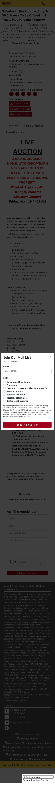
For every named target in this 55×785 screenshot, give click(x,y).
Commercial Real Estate (18, 382)
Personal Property (16, 394)
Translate (45, 780)
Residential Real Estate (18, 397)
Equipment (12, 385)
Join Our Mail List (27, 424)
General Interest (15, 391)
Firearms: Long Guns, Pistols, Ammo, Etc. (28, 388)
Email (6, 366)
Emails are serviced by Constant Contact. (17, 416)
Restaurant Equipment (18, 401)
